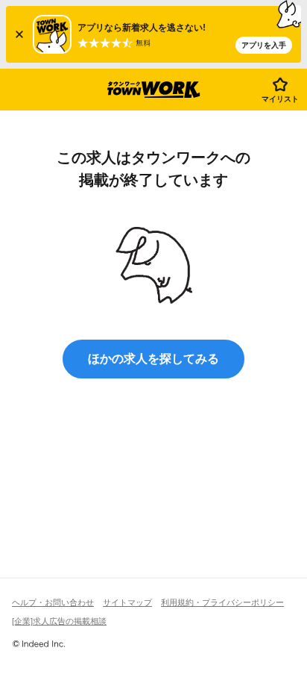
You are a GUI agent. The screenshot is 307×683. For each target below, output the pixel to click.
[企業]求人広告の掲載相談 (59, 621)
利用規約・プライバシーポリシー (222, 602)
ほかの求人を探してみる (153, 358)
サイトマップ (127, 602)
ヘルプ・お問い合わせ (53, 602)
